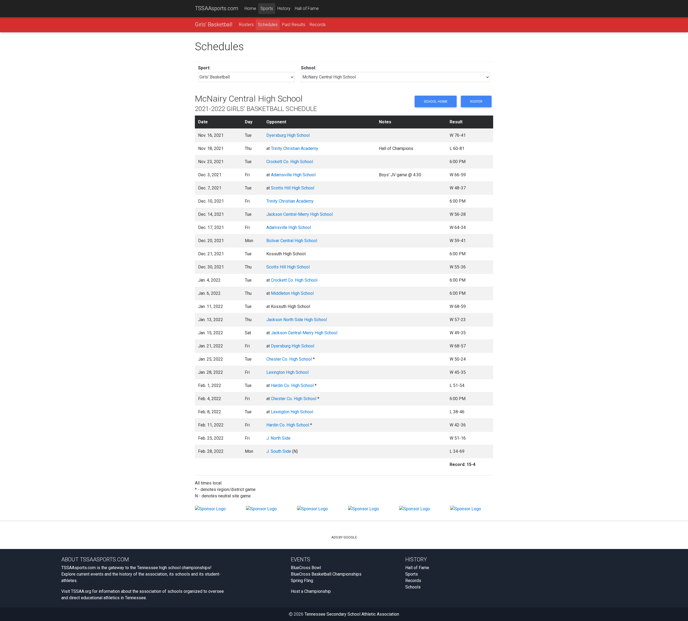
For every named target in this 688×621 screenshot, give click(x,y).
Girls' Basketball (213, 24)
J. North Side (278, 438)
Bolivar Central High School (291, 240)
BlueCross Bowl (306, 567)
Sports (266, 8)
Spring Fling (302, 580)
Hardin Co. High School (292, 385)
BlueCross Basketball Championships (326, 574)
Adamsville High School (293, 174)
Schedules (268, 24)
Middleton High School (292, 293)
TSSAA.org (81, 591)
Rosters (246, 24)
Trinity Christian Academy (294, 148)
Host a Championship (311, 591)
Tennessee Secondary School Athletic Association (351, 614)
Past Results (293, 24)
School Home (435, 101)
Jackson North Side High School (296, 319)
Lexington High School (287, 372)
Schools (413, 587)
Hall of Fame (307, 8)
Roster (476, 101)
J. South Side (278, 451)
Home (250, 8)
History (284, 8)
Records (318, 24)
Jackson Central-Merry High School (299, 214)
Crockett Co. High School (289, 161)
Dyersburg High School (288, 135)
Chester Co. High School (289, 359)
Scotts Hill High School (292, 188)
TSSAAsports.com (216, 8)
